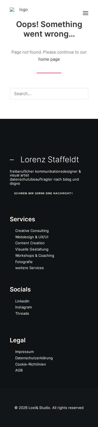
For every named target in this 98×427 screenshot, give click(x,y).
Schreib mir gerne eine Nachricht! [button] (43, 193)
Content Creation (30, 243)
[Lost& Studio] (21, 13)
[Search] (49, 93)
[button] (85, 13)
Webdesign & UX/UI (31, 237)
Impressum (24, 351)
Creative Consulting (32, 230)
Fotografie (24, 262)
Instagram (23, 307)
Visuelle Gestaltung (31, 249)
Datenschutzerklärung (34, 358)
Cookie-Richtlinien (30, 364)
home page (49, 59)
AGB (19, 370)
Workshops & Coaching (34, 255)
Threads (22, 313)
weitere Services (29, 268)
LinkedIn (22, 301)
